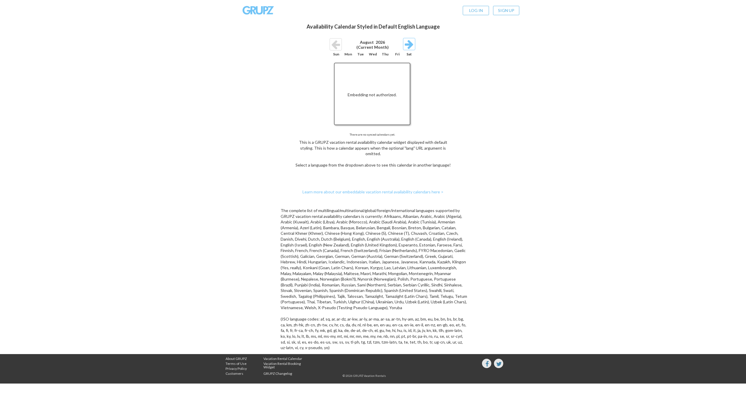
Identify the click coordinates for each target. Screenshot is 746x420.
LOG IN (476, 10)
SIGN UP (506, 10)
